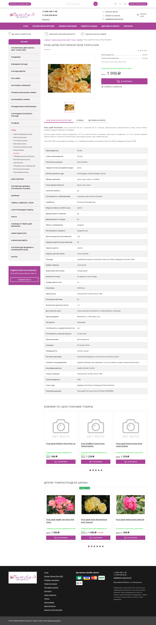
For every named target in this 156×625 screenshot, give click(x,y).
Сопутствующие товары (22, 210)
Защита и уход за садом (20, 4)
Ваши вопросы (50, 606)
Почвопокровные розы (22, 147)
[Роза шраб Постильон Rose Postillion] (69, 78)
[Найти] (95, 4)
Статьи (46, 599)
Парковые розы (19, 144)
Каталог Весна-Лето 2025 (43, 26)
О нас (25, 26)
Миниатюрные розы (21, 159)
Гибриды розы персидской (24, 166)
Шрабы (16, 153)
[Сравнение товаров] (125, 4)
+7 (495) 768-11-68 (49, 11)
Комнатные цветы (19, 240)
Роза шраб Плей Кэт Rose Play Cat (60, 443)
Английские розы (20, 140)
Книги (14, 217)
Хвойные (15, 196)
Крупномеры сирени (20, 99)
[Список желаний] (120, 4)
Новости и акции (89, 26)
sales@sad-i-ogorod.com (114, 19)
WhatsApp (46, 19)
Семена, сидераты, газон (22, 203)
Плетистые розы (20, 137)
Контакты (128, 26)
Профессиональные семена (23, 92)
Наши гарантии (50, 595)
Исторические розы (21, 169)
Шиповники (18, 163)
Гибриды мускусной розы (23, 156)
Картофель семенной (20, 85)
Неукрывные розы (21, 172)
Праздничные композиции (23, 107)
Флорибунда (18, 150)
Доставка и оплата (110, 26)
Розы (13, 130)
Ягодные (15, 123)
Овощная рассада (19, 64)
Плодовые (16, 57)
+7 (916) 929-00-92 (49, 15)
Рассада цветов (18, 71)
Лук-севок (15, 78)
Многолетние (17, 179)
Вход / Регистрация (138, 4)
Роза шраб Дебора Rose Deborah (130, 519)
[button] (90, 470)
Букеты (14, 257)
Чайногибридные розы (22, 134)
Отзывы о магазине (68, 26)
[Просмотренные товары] (116, 4)
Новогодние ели (18, 233)
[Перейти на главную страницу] (22, 15)
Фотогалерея (49, 602)
